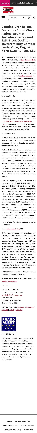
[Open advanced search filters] (29, 17)
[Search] (24, 17)
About (9, 421)
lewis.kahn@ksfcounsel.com (12, 295)
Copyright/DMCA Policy (12, 430)
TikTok (11, 310)
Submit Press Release (10, 425)
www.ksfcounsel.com (9, 281)
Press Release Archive (22, 421)
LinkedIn (19, 310)
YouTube (5, 310)
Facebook (20, 307)
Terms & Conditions (27, 425)
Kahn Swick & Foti (28, 60)
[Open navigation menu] (3, 18)
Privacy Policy (28, 430)
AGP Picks (5, 3)
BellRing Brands (25, 76)
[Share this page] (34, 18)
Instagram (30, 307)
